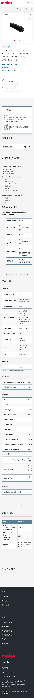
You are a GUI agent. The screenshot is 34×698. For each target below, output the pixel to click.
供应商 (4, 639)
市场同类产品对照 (7, 631)
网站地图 (4, 691)
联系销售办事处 (7, 635)
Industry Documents (10, 177)
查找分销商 (5, 627)
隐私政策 (5, 601)
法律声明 (5, 597)
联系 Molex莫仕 (7, 623)
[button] (29, 19)
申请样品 (5, 643)
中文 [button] (20, 9)
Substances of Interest (11, 195)
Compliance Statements (11, 166)
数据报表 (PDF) (7, 147)
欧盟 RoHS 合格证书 (9, 207)
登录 (32, 9)
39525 (20, 527)
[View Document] (25, 147)
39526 (20, 536)
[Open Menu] (31, 2)
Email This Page (10, 89)
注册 (26, 9)
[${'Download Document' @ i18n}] (29, 147)
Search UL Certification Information (13, 371)
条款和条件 (5, 605)
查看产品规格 (9, 82)
